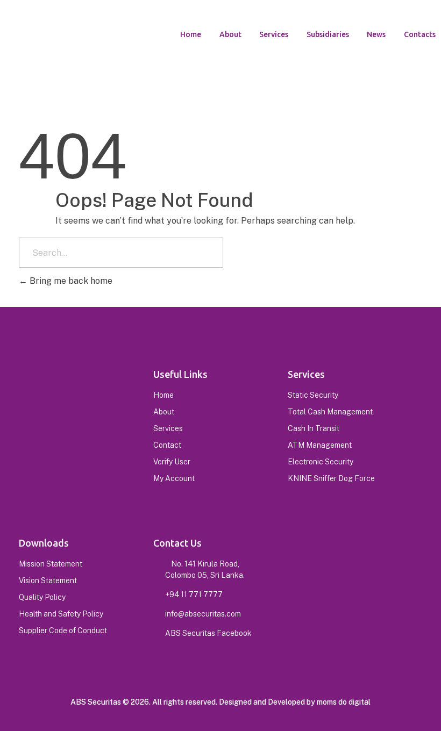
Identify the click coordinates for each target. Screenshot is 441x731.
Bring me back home (69, 281)
